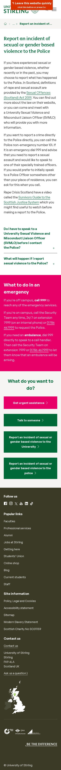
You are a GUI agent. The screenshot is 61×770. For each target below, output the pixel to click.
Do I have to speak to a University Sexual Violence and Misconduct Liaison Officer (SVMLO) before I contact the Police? (27, 238)
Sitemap (9, 615)
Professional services (17, 528)
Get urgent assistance (28, 403)
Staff (7, 584)
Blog (6, 570)
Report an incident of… (36, 23)
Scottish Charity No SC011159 (22, 629)
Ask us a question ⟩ (16, 673)
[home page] (7, 23)
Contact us (11, 645)
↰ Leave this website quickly (31, 4)
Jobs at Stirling (13, 542)
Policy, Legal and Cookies (20, 601)
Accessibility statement (19, 608)
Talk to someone (28, 420)
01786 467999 (39, 350)
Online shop (11, 563)
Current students (15, 577)
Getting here (12, 549)
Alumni (8, 535)
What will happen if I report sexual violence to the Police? (26, 261)
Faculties (9, 521)
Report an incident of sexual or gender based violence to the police (30, 468)
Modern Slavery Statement (21, 622)
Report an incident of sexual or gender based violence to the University (30, 442)
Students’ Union (14, 556)
